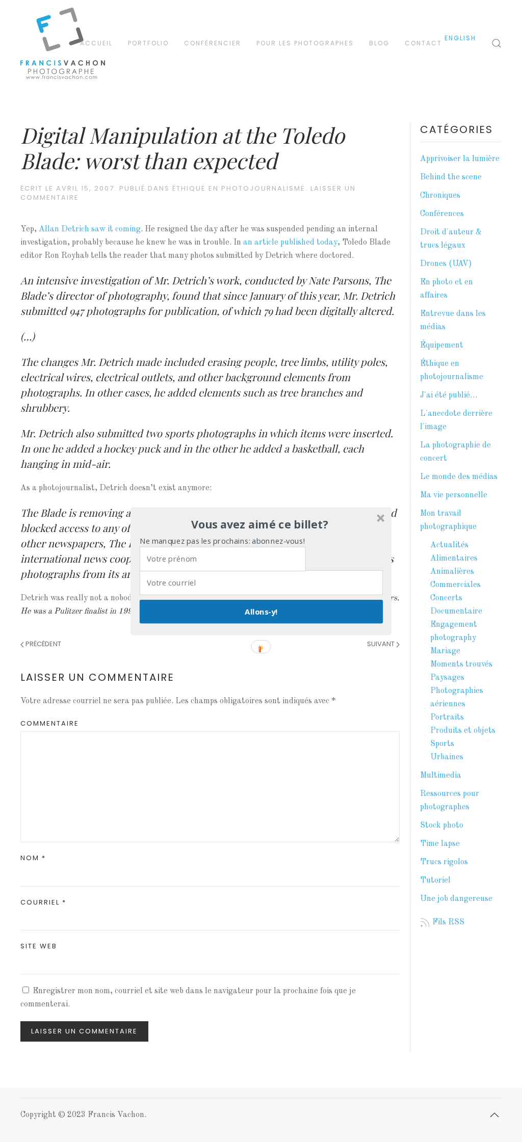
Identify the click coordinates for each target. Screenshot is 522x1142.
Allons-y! (261, 611)
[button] (260, 524)
